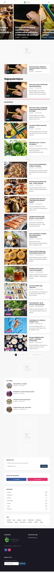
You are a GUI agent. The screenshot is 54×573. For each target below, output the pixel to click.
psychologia (23, 522)
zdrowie (9, 520)
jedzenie (19, 520)
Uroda (8, 506)
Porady (8, 503)
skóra (41, 522)
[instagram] (9, 549)
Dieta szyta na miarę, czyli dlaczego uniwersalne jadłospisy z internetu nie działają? (27, 31)
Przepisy (7, 175)
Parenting (9, 509)
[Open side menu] (4, 2)
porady (16, 522)
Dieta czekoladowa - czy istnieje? (20, 383)
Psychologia (8, 297)
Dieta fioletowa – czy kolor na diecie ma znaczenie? (23, 391)
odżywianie (38, 520)
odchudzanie (31, 520)
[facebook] (5, 549)
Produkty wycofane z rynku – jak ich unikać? (22, 407)
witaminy (30, 522)
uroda (24, 520)
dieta (14, 520)
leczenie (36, 522)
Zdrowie (7, 119)
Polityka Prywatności (32, 537)
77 (38, 354)
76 (35, 354)
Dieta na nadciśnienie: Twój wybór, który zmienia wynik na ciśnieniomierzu (37, 235)
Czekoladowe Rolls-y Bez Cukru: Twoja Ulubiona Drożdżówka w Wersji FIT (37, 200)
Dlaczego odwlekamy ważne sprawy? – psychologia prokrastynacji (36, 339)
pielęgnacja (10, 522)
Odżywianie (8, 136)
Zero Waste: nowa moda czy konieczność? (22, 399)
